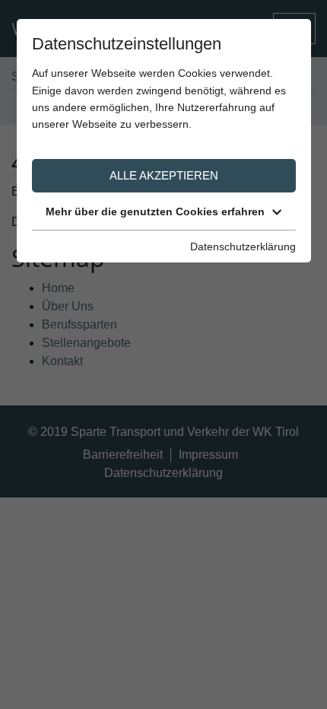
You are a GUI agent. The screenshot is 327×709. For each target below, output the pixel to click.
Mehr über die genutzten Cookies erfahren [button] (155, 211)
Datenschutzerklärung (243, 246)
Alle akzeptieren (164, 175)
